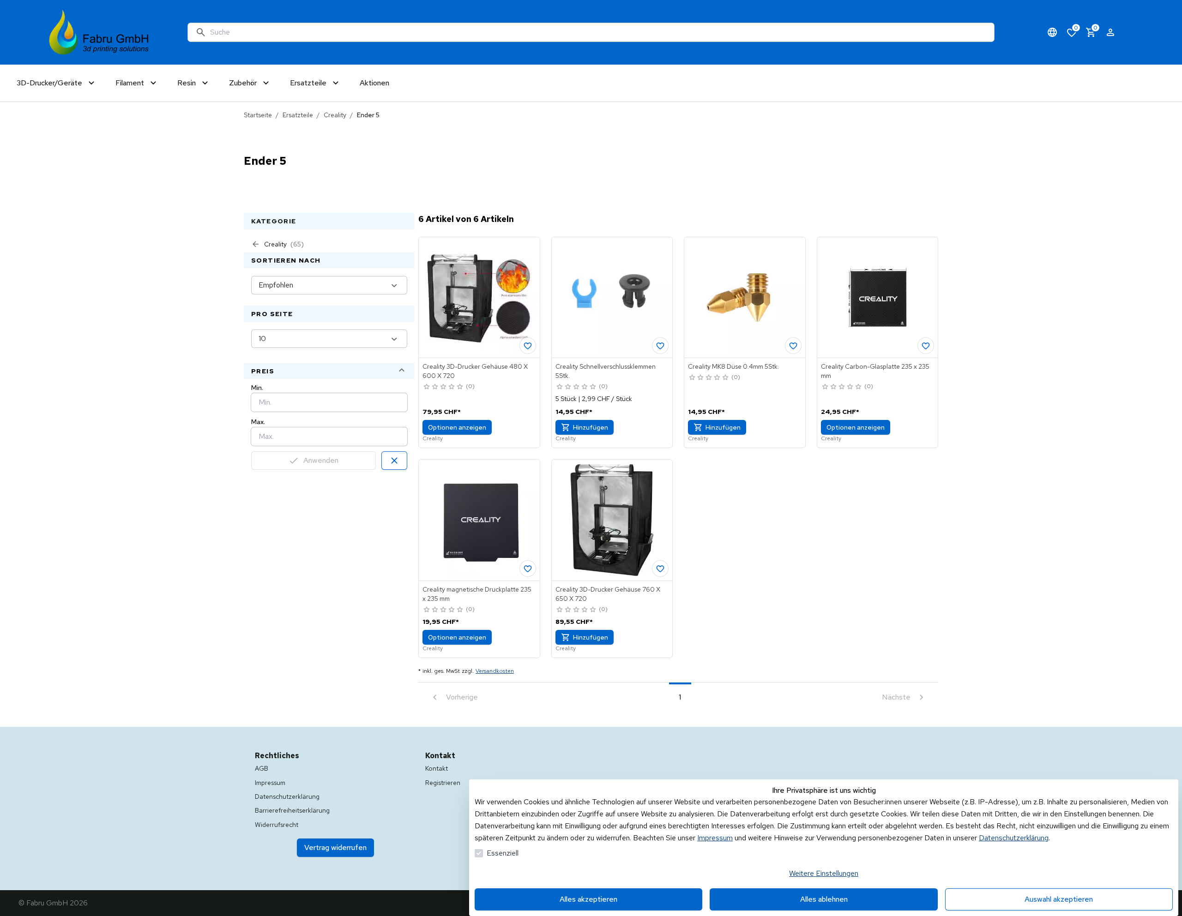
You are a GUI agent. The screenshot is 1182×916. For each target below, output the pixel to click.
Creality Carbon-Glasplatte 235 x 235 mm (875, 371)
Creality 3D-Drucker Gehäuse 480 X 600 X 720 (475, 371)
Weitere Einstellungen (823, 873)
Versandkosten (495, 671)
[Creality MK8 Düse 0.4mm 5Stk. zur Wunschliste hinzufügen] (793, 345)
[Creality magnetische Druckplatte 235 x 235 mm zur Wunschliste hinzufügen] (527, 568)
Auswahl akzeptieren (1059, 899)
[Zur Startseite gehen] (99, 32)
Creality (335, 115)
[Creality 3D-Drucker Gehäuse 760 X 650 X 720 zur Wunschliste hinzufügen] (660, 568)
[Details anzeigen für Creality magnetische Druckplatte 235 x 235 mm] (479, 520)
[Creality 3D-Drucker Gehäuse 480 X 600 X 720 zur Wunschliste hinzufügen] (527, 345)
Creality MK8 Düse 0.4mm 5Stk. (733, 366)
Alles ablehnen (824, 899)
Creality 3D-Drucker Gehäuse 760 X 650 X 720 (607, 594)
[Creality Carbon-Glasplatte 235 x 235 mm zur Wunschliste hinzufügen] (925, 345)
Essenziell (503, 853)
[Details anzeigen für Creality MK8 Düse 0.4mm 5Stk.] (744, 297)
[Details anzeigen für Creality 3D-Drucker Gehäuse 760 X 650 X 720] (612, 520)
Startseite (258, 115)
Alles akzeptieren (588, 899)
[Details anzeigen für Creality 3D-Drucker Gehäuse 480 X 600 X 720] (479, 297)
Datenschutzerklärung (1014, 838)
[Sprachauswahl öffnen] (1052, 32)
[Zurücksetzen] (394, 460)
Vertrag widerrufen (335, 847)
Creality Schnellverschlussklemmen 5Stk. (605, 371)
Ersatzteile (298, 115)
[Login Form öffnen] (1110, 32)
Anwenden (320, 460)
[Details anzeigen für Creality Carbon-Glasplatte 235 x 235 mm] (877, 297)
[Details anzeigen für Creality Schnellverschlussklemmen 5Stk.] (612, 297)
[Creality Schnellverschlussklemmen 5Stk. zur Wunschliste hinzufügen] (660, 345)
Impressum (715, 838)
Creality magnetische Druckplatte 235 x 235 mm (476, 594)
